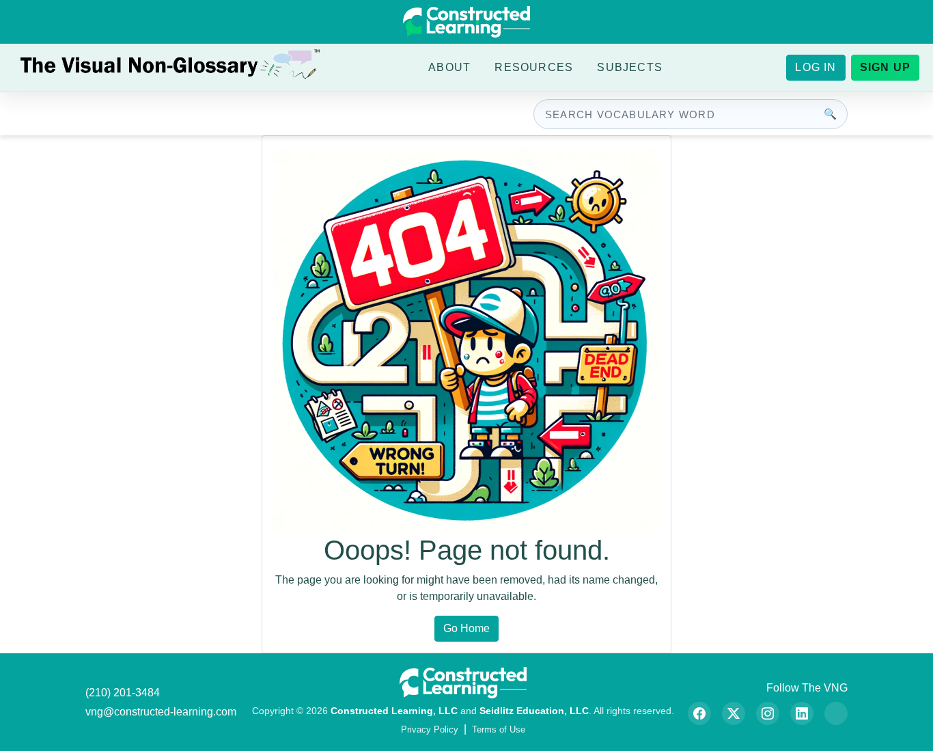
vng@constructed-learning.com (160, 712)
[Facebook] (699, 713)
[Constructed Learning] (466, 21)
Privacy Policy (429, 729)
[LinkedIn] (801, 713)
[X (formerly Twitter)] (733, 713)
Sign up (885, 67)
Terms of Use (498, 729)
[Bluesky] (836, 713)
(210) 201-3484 (122, 692)
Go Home (466, 628)
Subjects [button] (630, 67)
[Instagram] (767, 713)
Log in (815, 67)
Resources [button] (534, 67)
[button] (449, 67)
